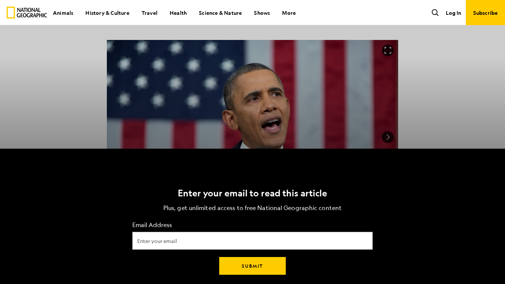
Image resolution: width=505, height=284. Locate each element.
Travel (149, 12)
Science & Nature (220, 12)
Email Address (152, 225)
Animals (63, 12)
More (289, 12)
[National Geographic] (27, 12)
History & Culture (107, 12)
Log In (453, 12)
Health (178, 12)
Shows (262, 12)
